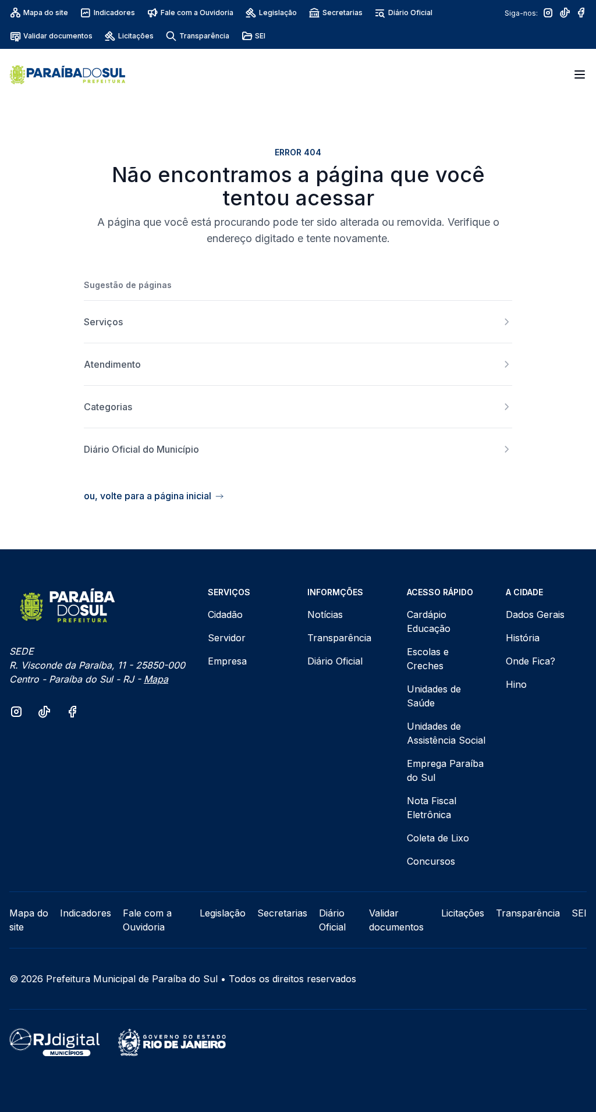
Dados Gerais (535, 614)
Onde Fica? (530, 661)
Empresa (227, 661)
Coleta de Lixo (438, 838)
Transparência (204, 35)
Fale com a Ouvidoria (197, 12)
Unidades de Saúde (434, 696)
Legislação (278, 12)
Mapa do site (45, 12)
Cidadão (225, 614)
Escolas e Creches (428, 659)
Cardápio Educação (428, 621)
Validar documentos (58, 35)
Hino (516, 684)
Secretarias (342, 12)
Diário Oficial (410, 12)
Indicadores (114, 12)
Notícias (325, 614)
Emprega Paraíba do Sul (445, 770)
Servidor (227, 638)
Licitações (136, 35)
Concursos (431, 861)
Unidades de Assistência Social (446, 733)
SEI (260, 35)
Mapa (156, 679)
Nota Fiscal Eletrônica (431, 807)
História (523, 638)
